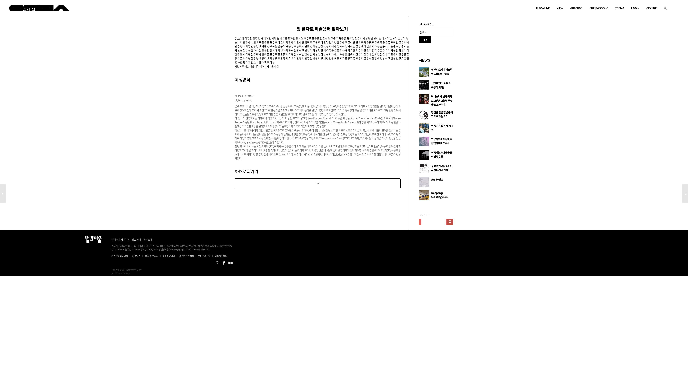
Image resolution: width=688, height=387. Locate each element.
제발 (247, 66)
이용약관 (136, 255)
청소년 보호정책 (187, 255)
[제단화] (3, 193)
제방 (252, 66)
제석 (256, 66)
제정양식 (242, 79)
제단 (237, 66)
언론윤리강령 (205, 255)
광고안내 (136, 239)
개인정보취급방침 (119, 255)
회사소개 (147, 239)
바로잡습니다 (169, 255)
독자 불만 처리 (151, 255)
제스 (261, 66)
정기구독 (125, 239)
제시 (266, 66)
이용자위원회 (221, 255)
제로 (242, 66)
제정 (276, 66)
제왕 (271, 66)
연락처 (114, 239)
